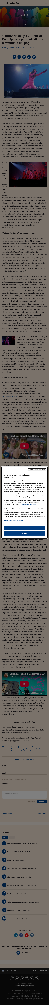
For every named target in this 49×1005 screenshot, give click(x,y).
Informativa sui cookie (29, 504)
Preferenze (24, 528)
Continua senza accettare (37, 469)
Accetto (24, 533)
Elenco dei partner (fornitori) (13, 520)
